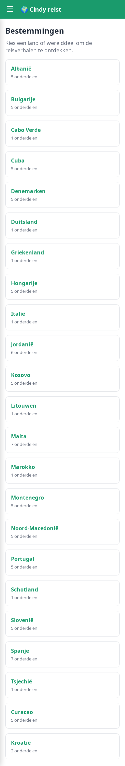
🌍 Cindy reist (41, 9)
